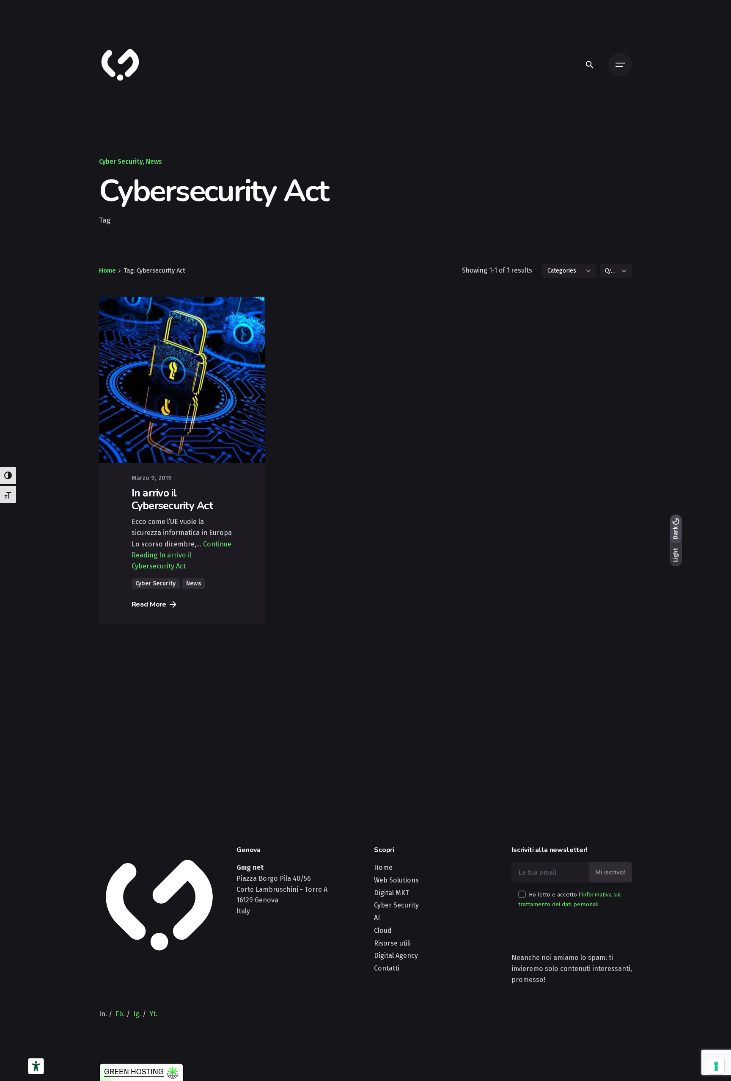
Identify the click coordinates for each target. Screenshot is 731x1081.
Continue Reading (181, 555)
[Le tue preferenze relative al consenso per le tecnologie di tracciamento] (716, 1066)
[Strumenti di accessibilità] (36, 1066)
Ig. (137, 1014)
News (154, 161)
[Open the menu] (620, 65)
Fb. (120, 1014)
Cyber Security (121, 161)
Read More (149, 604)
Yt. (153, 1014)
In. (103, 1014)
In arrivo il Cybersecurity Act (172, 499)
